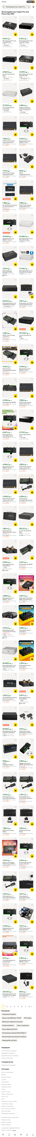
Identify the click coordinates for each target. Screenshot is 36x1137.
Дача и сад (4, 1096)
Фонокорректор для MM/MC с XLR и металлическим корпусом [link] (24, 141)
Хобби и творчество (7, 1094)
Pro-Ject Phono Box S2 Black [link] (8, 74)
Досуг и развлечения (7, 1072)
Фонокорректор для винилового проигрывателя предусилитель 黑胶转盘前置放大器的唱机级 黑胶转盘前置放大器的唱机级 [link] (26, 666)
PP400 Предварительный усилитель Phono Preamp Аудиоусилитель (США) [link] (10, 764)
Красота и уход (5, 1091)
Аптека (3, 1089)
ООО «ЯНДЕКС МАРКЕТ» (13, 1128)
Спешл (9, 1134)
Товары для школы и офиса (9, 1101)
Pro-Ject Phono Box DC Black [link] (25, 531)
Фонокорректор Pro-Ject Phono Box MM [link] (9, 41)
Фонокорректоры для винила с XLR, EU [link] (25, 863)
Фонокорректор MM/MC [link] (9, 402)
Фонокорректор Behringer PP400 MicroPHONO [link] (7, 271)
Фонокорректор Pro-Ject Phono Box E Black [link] (26, 41)
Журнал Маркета (6, 1124)
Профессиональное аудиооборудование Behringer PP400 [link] (25, 108)
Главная (3, 1134)
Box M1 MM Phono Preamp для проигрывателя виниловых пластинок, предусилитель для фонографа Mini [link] (10, 205)
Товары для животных (7, 1106)
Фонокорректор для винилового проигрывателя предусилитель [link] (24, 630)
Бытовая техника (6, 1077)
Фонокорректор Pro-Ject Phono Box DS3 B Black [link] (9, 731)
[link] (9, 1014)
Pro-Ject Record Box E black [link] (25, 435)
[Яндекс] (14, 1130)
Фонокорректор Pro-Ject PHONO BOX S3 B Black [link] (9, 304)
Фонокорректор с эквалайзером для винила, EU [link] (8, 435)
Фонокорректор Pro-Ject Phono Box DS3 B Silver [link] (9, 666)
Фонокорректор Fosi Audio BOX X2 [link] (8, 565)
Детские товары (6, 1111)
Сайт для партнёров (7, 1058)
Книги (3, 1099)
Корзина (27, 1134)
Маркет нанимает (6, 1122)
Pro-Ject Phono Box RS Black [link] (25, 336)
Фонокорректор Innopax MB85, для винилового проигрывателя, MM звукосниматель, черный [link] (26, 598)
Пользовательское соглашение (10, 1117)
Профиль (33, 1134)
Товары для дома (6, 1087)
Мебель (3, 1074)
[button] (33, 7)
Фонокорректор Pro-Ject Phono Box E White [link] (26, 239)
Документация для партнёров (9, 1055)
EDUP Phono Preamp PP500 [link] (8, 831)
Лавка (15, 1134)
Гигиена (3, 1079)
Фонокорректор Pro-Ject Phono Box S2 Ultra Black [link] (9, 994)
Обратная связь (5, 1120)
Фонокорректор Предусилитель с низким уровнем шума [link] (10, 531)
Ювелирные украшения (8, 1113)
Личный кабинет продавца (9, 1050)
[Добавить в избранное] (15, 17)
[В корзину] (15, 34)
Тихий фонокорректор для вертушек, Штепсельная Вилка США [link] (10, 961)
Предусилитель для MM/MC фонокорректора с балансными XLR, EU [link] (26, 764)
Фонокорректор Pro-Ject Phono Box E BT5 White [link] (26, 271)
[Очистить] (29, 7)
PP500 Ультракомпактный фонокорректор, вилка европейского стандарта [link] (26, 173)
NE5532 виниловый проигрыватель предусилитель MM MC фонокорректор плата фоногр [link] (25, 928)
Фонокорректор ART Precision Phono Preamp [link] (9, 630)
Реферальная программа (8, 1065)
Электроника (5, 1082)
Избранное (21, 1134)
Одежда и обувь (6, 1084)
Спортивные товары (7, 1104)
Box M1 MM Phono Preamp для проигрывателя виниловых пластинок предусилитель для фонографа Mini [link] (10, 698)
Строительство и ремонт (8, 1108)
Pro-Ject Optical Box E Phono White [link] (8, 108)
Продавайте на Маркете (8, 1053)
